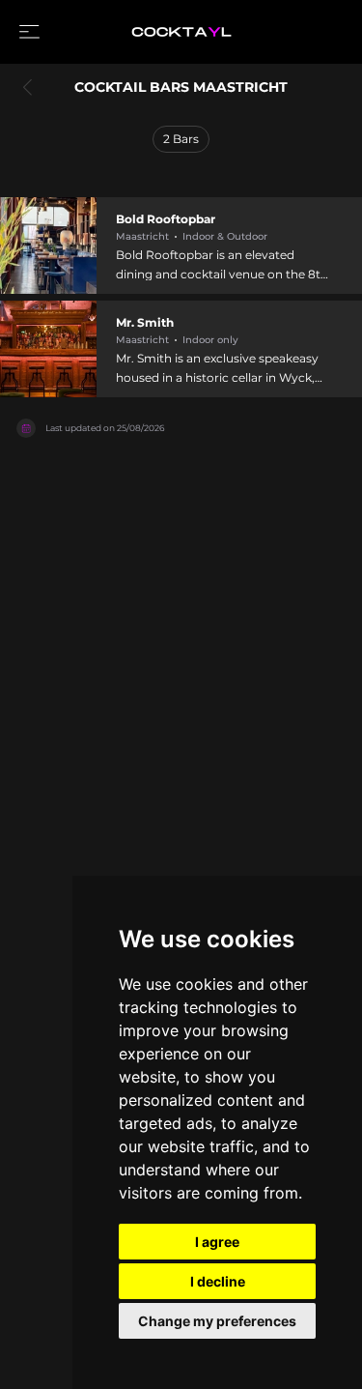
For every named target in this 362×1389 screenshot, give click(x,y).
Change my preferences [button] (217, 1321)
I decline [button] (217, 1281)
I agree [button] (217, 1241)
